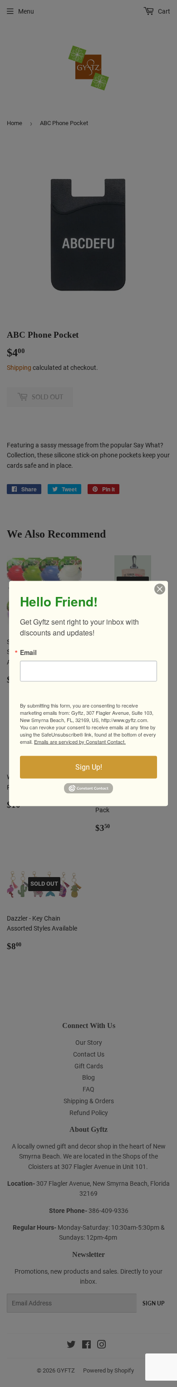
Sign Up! (88, 767)
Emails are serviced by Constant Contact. (80, 741)
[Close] (159, 589)
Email (28, 652)
